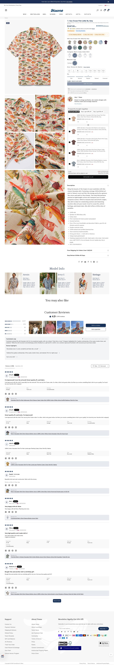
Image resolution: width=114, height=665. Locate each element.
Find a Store (35, 653)
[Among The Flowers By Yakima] (80, 42)
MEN (44, 14)
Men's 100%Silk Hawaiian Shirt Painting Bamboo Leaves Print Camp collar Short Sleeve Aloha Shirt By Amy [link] (92, 161)
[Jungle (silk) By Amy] (74, 42)
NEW (24, 14)
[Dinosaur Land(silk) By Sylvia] (69, 42)
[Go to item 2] (49, 327)
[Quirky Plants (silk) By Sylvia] (105, 42)
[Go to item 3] (63, 327)
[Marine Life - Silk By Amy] (85, 42)
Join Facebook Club (37, 633)
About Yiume (35, 624)
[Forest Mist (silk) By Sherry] (80, 47)
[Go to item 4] (77, 327)
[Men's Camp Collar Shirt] (74, 55)
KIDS (61, 14)
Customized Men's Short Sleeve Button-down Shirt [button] (24, 518)
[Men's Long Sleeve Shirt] (80, 55)
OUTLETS (87, 14)
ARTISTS (69, 14)
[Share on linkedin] (16, 394)
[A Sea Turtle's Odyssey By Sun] (100, 42)
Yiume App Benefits (80, 31)
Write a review (95, 325)
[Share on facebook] (6, 394)
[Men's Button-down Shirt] (69, 55)
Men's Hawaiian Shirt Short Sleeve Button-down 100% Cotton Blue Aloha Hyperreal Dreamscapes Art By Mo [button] (40, 491)
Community (35, 636)
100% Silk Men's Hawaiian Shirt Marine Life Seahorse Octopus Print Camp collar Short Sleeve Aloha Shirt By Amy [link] (91, 128)
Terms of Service (36, 639)
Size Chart (8, 650)
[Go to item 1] (35, 327)
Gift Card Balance (10, 639)
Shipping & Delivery (10, 630)
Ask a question (95, 329)
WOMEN (52, 14)
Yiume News (35, 630)
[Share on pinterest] (13, 394)
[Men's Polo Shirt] (85, 55)
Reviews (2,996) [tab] (10, 366)
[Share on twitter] (9, 394)
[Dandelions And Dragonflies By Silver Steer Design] (95, 42)
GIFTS (78, 14)
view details (87, 1)
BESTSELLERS (35, 14)
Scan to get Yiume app (104, 645)
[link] (73, 118)
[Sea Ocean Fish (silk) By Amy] (69, 47)
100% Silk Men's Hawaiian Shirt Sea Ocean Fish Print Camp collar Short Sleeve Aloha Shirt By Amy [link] (91, 116)
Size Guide (87, 67)
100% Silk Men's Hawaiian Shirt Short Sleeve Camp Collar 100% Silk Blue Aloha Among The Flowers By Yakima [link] (91, 150)
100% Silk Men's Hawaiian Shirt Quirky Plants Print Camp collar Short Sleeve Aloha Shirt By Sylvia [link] (92, 139)
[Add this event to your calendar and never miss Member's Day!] (16, 10)
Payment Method (10, 627)
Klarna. (33, 645)
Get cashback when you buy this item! (82, 28)
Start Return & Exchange (12, 648)
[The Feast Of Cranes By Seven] (85, 47)
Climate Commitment (38, 648)
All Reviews (8, 642)
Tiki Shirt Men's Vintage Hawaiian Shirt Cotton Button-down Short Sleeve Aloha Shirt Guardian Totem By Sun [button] (40, 557)
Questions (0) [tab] (19, 366)
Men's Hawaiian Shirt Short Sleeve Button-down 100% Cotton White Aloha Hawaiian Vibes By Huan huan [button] (39, 434)
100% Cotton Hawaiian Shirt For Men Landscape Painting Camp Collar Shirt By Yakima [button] (34, 464)
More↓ (85, 93)
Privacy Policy (83, 663)
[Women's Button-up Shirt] (90, 55)
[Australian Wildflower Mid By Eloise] (90, 47)
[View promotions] (107, 34)
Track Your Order (10, 645)
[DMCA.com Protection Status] (62, 645)
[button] (99, 26)
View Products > (78, 103)
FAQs (33, 642)
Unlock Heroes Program (12, 653)
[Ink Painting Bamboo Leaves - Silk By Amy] (74, 47)
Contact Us (8, 624)
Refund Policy (9, 633)
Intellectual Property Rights (40, 650)
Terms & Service (91, 663)
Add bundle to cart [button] (88, 177)
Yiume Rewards (9, 636)
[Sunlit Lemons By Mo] (90, 42)
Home (6, 18)
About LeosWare (37, 627)
